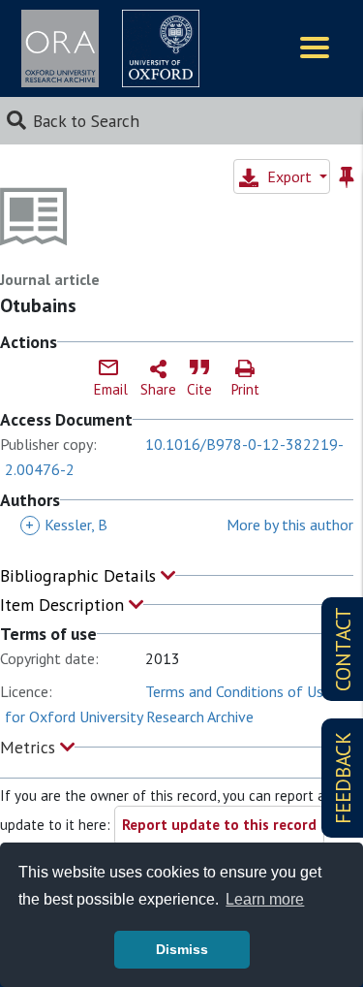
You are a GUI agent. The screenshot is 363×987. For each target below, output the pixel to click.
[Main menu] (314, 49)
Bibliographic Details (80, 575)
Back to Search (86, 121)
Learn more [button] (265, 899)
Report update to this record (219, 824)
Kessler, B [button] (66, 524)
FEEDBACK (343, 778)
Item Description (64, 604)
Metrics (30, 747)
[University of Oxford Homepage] (160, 48)
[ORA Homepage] (60, 48)
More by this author (290, 524)
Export (289, 176)
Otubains (38, 305)
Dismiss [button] (182, 949)
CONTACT (343, 649)
